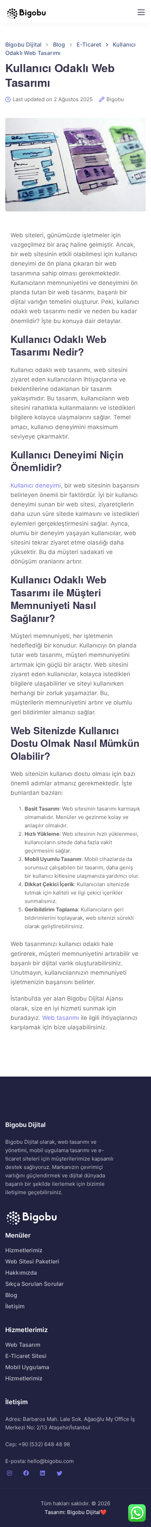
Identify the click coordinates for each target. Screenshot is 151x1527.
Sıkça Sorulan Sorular (34, 1283)
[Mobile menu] (141, 12)
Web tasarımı (60, 1017)
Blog (11, 1294)
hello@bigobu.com (50, 1461)
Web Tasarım (22, 1344)
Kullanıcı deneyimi (36, 485)
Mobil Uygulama (27, 1367)
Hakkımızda (21, 1272)
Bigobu (115, 100)
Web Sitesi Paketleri (32, 1261)
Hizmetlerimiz (23, 1250)
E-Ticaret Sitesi (26, 1355)
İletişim (15, 1306)
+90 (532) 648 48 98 (44, 1444)
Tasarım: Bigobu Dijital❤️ (76, 1512)
